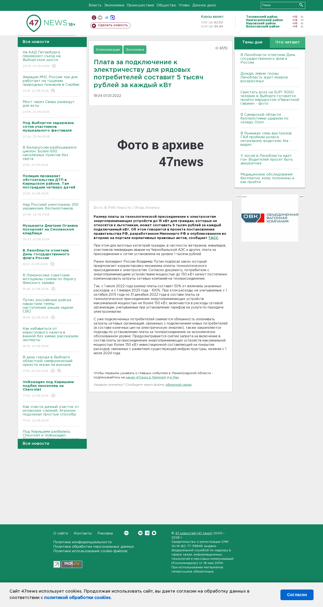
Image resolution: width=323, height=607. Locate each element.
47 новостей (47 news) (193, 533)
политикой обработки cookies (77, 598)
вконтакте (100, 17)
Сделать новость (113, 25)
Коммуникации (108, 49)
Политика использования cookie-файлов (90, 551)
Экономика (114, 5)
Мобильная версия (94, 17)
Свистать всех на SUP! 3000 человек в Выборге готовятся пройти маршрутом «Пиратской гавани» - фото (269, 98)
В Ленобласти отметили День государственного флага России (267, 58)
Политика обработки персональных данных (93, 546)
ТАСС (213, 238)
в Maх (174, 377)
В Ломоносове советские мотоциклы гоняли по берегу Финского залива (49, 282)
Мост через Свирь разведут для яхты (49, 106)
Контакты (83, 533)
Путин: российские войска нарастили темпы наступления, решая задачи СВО (48, 309)
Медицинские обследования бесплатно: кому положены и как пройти (267, 178)
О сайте (60, 533)
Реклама (105, 533)
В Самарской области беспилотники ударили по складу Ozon (264, 118)
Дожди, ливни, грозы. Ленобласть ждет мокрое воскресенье (264, 77)
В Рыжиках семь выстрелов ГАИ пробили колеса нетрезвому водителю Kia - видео (266, 139)
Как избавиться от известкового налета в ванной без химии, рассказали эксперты (50, 337)
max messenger (112, 17)
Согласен (297, 594)
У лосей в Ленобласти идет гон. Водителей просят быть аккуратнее (266, 159)
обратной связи (179, 385)
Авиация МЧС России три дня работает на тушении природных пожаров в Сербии (51, 84)
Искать (301, 5)
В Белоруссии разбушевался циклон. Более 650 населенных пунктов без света (49, 156)
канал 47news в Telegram (146, 377)
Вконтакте (140, 533)
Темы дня (252, 42)
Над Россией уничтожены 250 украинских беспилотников (51, 209)
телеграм (106, 17)
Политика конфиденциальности (82, 542)
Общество (166, 5)
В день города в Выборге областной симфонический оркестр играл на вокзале (47, 364)
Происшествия (140, 5)
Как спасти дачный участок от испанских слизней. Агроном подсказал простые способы (51, 413)
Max (154, 533)
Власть (95, 5)
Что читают (287, 42)
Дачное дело (204, 5)
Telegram (147, 533)
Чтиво (184, 5)
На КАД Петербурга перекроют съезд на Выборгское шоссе (42, 59)
